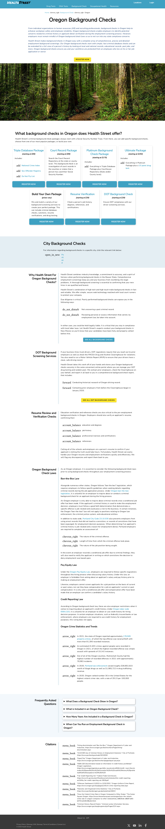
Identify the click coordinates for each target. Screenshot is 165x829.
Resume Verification (82, 194)
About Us (81, 818)
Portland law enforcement (96, 666)
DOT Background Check (118, 194)
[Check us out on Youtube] (134, 826)
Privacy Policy (21, 824)
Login (152, 2)
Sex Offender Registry (31, 171)
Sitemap (29, 824)
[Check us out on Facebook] (145, 826)
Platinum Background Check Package (100, 152)
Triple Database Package (29, 150)
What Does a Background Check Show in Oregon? (92, 701)
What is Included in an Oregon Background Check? (92, 709)
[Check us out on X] (128, 826)
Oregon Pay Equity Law (80, 572)
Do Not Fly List (28, 176)
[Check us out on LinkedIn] (140, 826)
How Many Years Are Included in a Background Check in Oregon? (99, 716)
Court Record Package (63, 150)
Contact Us (61, 824)
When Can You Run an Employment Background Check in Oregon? (94, 726)
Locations (137, 2)
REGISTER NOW (29, 184)
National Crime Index (31, 165)
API (87, 818)
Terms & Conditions (49, 824)
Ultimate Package (135, 150)
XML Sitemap (37, 824)
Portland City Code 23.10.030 (96, 518)
